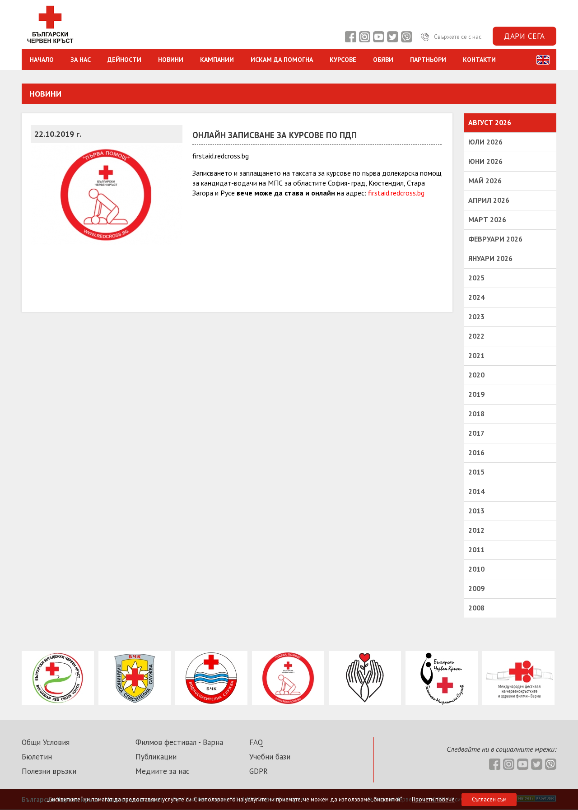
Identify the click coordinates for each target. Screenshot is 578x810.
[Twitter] (392, 36)
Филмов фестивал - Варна (179, 742)
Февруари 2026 (495, 238)
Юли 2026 (485, 141)
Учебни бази (269, 757)
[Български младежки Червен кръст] (58, 702)
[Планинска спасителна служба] (134, 702)
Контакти (479, 60)
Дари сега (524, 36)
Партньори (428, 60)
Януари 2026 (490, 258)
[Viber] (406, 36)
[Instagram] (364, 36)
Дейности (124, 60)
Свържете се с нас (457, 37)
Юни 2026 (485, 161)
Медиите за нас (162, 771)
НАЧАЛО (42, 60)
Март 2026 (487, 219)
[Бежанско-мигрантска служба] (442, 702)
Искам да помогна (282, 60)
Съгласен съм (489, 799)
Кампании (217, 60)
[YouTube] (378, 36)
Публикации (156, 757)
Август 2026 (489, 122)
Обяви (383, 60)
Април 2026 (488, 200)
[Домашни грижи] (365, 702)
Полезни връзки (49, 771)
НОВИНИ (170, 60)
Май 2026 (485, 180)
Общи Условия (46, 742)
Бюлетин (37, 757)
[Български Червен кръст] (50, 44)
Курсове (343, 60)
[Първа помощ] (288, 702)
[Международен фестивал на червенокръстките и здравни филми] (518, 702)
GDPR (258, 771)
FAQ (256, 742)
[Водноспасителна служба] (211, 702)
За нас (80, 60)
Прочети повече (433, 799)
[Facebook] (350, 36)
